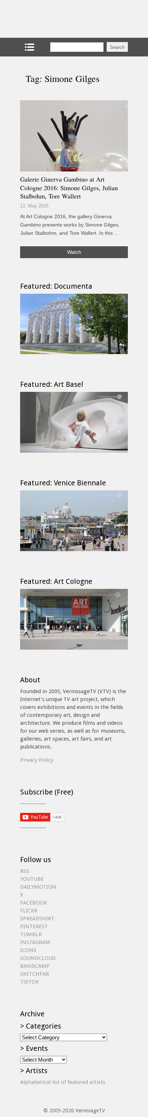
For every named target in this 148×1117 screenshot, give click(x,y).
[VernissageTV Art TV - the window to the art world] (56, 19)
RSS (24, 871)
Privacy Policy (36, 760)
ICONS (28, 950)
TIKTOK (29, 982)
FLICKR (28, 910)
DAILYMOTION (38, 887)
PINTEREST (34, 926)
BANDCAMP (35, 966)
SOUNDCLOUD (38, 958)
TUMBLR (31, 934)
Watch (74, 252)
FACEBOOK (33, 902)
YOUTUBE (32, 879)
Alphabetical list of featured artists (62, 1082)
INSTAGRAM (35, 942)
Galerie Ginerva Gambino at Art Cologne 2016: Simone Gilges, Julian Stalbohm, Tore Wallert (69, 187)
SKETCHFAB (34, 974)
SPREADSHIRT (37, 918)
